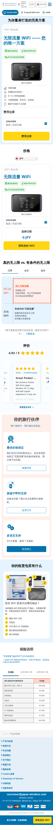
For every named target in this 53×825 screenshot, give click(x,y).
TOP (5, 733)
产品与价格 (8, 741)
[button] (7, 382)
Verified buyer (31, 372)
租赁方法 (7, 745)
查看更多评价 (25, 407)
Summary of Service (13, 778)
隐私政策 (7, 769)
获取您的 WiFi (27, 245)
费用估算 (26, 136)
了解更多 (30, 333)
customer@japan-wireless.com (26, 794)
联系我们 (26, 549)
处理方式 (26, 510)
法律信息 (7, 783)
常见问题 (7, 750)
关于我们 (7, 759)
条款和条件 (8, 788)
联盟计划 (7, 764)
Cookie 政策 (8, 774)
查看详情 (26, 467)
